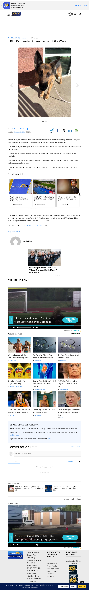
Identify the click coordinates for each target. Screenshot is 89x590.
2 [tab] (46, 121)
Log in (72, 447)
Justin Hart (13, 129)
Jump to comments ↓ (15, 231)
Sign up (78, 447)
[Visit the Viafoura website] (76, 499)
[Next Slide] (79, 194)
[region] (44, 473)
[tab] (14, 462)
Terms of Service (33, 552)
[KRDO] (17, 14)
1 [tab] (43, 121)
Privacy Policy (32, 555)
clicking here (14, 435)
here (49, 439)
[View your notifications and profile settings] (79, 462)
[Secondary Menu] (10, 14)
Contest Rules (32, 581)
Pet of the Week (27, 226)
